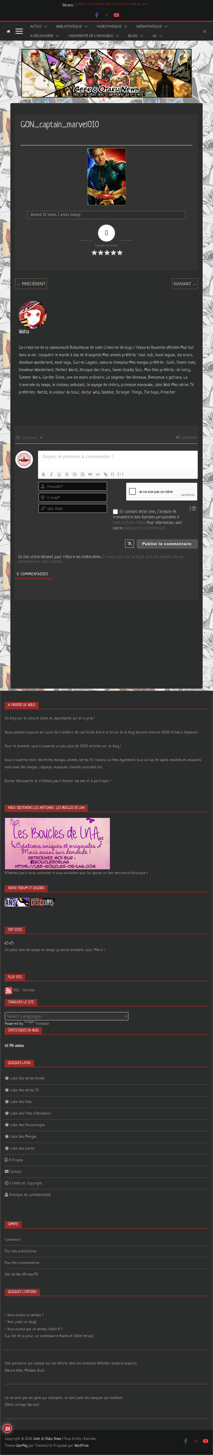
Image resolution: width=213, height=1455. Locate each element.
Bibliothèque (69, 26)
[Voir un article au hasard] (205, 31)
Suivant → (185, 283)
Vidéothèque (109, 26)
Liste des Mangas (23, 1137)
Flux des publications (20, 1251)
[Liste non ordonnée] (82, 474)
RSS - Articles (23, 990)
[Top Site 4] (12, 943)
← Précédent (31, 283)
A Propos (16, 1160)
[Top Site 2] (7, 943)
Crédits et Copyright (26, 1183)
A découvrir (41, 36)
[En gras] (43, 474)
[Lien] (106, 474)
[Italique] (51, 474)
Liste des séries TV (24, 1090)
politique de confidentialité (144, 528)
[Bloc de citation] (90, 474)
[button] (44, 26)
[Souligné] (59, 474)
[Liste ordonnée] (74, 474)
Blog (133, 36)
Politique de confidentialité (30, 1195)
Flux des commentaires (22, 1263)
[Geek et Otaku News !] (8, 31)
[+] (121, 474)
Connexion (188, 437)
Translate (42, 1024)
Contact (16, 1172)
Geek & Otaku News (129, 523)
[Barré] (67, 474)
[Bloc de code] (98, 474)
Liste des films (21, 1102)
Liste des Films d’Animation (30, 1113)
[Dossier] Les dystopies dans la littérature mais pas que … (113, 5)
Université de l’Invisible (90, 36)
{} (113, 474)
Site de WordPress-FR (21, 1274)
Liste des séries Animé (27, 1078)
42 (154, 36)
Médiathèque (149, 26)
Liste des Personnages (27, 1125)
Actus (35, 26)
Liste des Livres (22, 1149)
